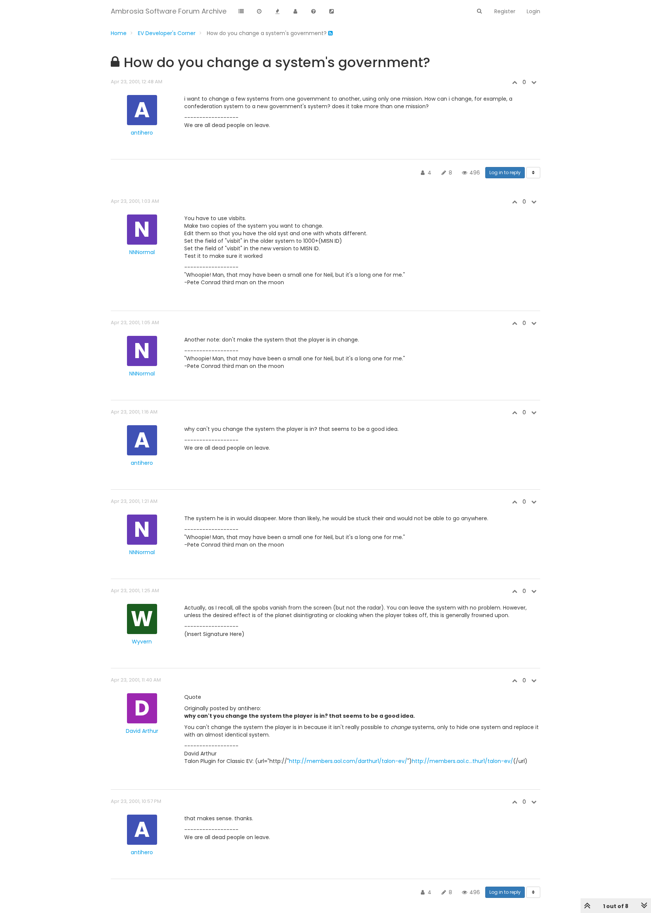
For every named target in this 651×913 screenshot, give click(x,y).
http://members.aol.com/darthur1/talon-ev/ (348, 761)
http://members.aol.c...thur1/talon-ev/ (462, 761)
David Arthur (142, 731)
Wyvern (142, 641)
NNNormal (142, 252)
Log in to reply (505, 172)
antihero (142, 132)
